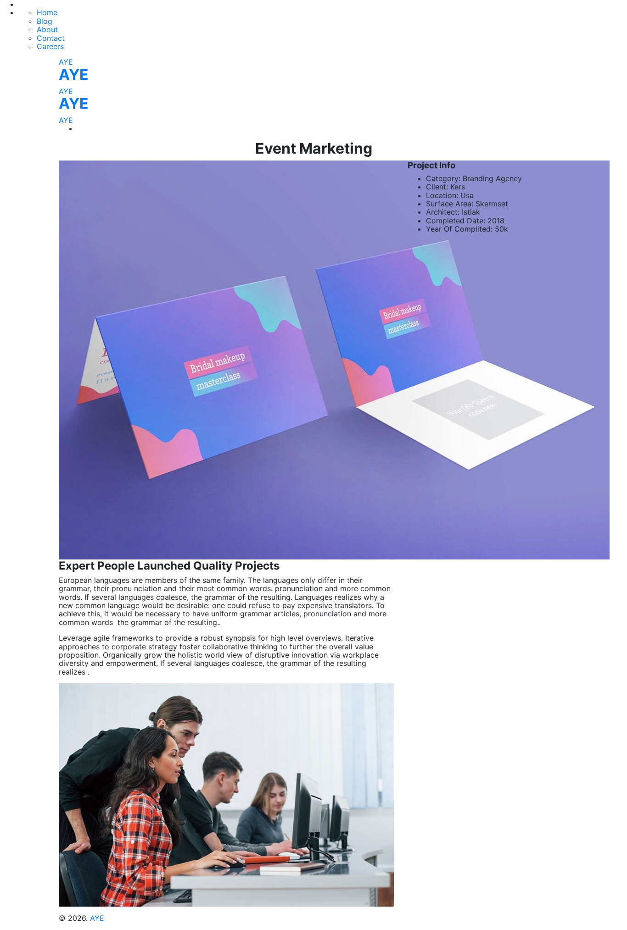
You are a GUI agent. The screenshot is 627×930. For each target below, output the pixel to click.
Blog (44, 21)
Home (47, 12)
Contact (51, 38)
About (47, 29)
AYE (66, 61)
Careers (50, 46)
